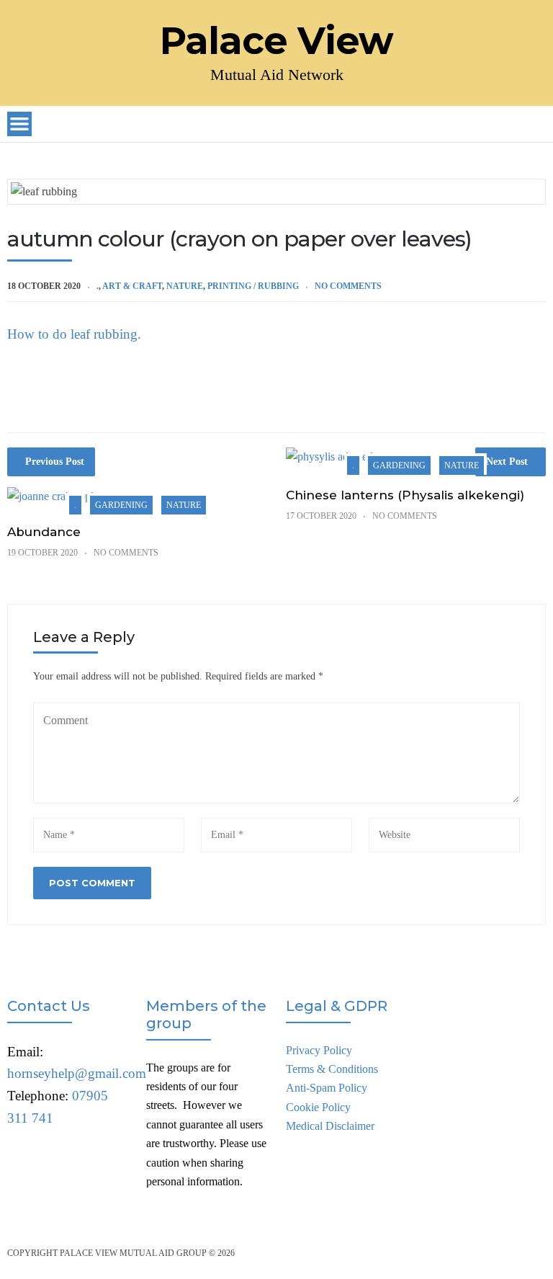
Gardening (121, 505)
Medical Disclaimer (330, 1126)
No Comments (348, 286)
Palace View (276, 41)
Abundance (44, 532)
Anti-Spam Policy (326, 1088)
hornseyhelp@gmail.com (76, 1073)
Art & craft (132, 286)
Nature (184, 286)
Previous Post (54, 461)
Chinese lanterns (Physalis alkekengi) (405, 495)
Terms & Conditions (332, 1069)
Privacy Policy (319, 1050)
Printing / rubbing (253, 286)
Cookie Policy (318, 1107)
